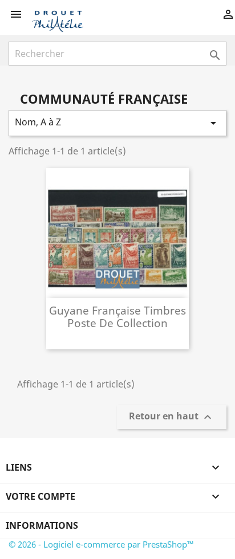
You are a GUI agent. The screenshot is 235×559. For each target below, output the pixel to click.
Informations (42, 525)
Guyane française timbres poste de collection (117, 316)
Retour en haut (171, 417)
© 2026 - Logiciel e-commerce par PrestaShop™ (101, 544)
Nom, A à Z (117, 123)
